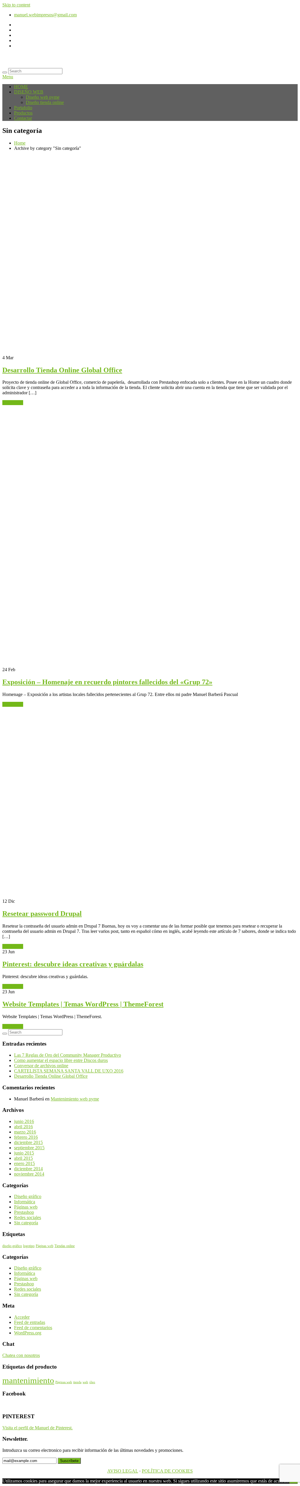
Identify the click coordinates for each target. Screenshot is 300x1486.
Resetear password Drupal (42, 913)
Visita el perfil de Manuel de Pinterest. (37, 1427)
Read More (12, 402)
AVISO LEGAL (122, 1470)
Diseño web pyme (42, 97)
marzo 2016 (25, 1131)
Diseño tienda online (45, 102)
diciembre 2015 (28, 1142)
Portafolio (23, 107)
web (85, 1382)
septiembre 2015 (29, 1147)
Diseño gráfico (27, 1196)
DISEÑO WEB (28, 91)
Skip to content (16, 4)
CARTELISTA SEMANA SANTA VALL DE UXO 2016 (68, 1070)
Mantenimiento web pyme (75, 1098)
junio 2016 (24, 1121)
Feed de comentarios (33, 1327)
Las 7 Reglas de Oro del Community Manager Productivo (67, 1055)
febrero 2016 (26, 1137)
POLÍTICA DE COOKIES (167, 1470)
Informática (24, 1201)
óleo (92, 1382)
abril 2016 (23, 1126)
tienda (77, 1382)
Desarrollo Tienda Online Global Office (62, 370)
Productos (23, 112)
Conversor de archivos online (41, 1065)
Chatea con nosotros (21, 1355)
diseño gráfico (12, 1246)
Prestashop (24, 1212)
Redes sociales (27, 1217)
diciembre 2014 (28, 1168)
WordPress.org (27, 1332)
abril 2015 (23, 1158)
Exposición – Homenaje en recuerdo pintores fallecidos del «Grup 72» (107, 682)
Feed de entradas (29, 1322)
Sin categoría (26, 1222)
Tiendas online (64, 1246)
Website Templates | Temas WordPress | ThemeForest (82, 1004)
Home (19, 142)
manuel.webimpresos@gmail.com (45, 14)
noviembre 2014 (29, 1173)
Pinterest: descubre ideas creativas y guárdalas (72, 964)
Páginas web (26, 1206)
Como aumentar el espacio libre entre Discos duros (61, 1060)
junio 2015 (24, 1152)
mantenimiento (28, 1380)
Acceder (22, 1317)
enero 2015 (24, 1163)
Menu (7, 76)
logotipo (29, 1246)
